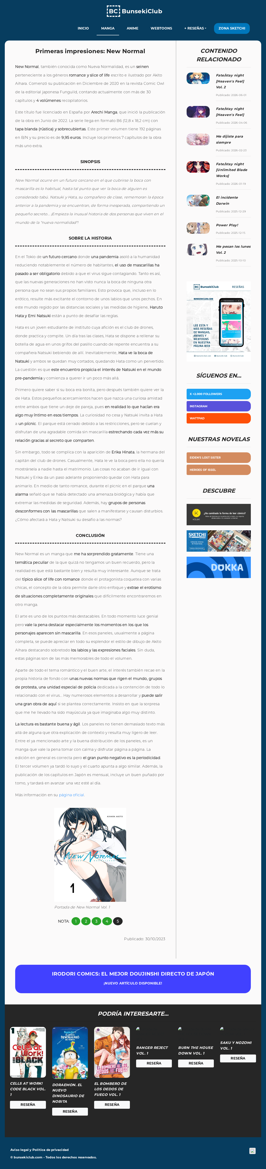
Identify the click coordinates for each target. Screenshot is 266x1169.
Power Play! (227, 225)
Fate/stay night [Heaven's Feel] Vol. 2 (230, 81)
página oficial (71, 795)
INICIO (83, 28)
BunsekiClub (135, 11)
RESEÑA (28, 1105)
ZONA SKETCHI (232, 28)
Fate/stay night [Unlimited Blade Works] (231, 170)
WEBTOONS (161, 28)
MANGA (108, 28)
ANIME (132, 28)
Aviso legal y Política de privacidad (39, 1150)
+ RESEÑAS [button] (194, 28)
